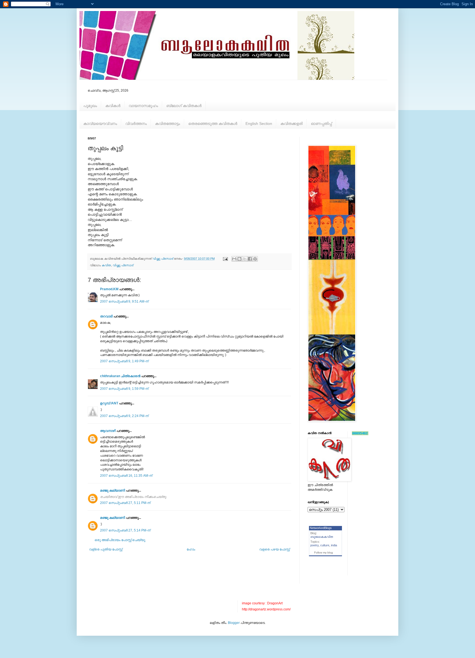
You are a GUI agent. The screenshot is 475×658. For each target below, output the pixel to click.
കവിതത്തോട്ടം (167, 123)
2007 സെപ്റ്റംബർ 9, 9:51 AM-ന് (124, 301)
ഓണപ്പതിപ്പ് (321, 123)
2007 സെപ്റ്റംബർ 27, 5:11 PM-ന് (125, 503)
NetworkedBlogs (321, 528)
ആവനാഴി (108, 431)
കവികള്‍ (112, 105)
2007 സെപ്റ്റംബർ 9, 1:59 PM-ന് (124, 389)
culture (324, 545)
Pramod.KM (109, 289)
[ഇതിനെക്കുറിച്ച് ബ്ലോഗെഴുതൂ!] (239, 259)
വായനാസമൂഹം (143, 105)
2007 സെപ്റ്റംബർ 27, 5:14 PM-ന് (125, 530)
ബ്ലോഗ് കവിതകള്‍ (183, 105)
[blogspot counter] (360, 434)
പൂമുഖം (90, 105)
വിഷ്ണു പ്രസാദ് (123, 265)
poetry (314, 545)
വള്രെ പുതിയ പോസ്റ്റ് (105, 549)
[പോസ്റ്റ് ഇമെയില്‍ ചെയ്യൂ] (225, 258)
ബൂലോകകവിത (321, 536)
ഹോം (191, 549)
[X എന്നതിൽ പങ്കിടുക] (244, 259)
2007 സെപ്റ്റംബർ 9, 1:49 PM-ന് (124, 361)
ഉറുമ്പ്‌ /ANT (109, 403)
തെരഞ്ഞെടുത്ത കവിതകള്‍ (212, 123)
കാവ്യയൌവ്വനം (100, 123)
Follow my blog (323, 552)
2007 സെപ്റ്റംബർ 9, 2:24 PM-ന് (124, 416)
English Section (258, 123)
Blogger (234, 623)
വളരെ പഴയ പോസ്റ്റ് (274, 549)
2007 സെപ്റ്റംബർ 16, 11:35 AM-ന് (126, 476)
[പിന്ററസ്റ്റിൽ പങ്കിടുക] (255, 259)
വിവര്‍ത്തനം (136, 123)
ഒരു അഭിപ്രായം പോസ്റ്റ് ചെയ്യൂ (120, 540)
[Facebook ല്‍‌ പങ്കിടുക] (250, 259)
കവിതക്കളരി (291, 123)
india (334, 545)
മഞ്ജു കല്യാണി (112, 490)
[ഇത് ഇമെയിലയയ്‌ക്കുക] (234, 259)
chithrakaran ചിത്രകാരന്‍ (120, 376)
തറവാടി (106, 316)
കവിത (106, 265)
